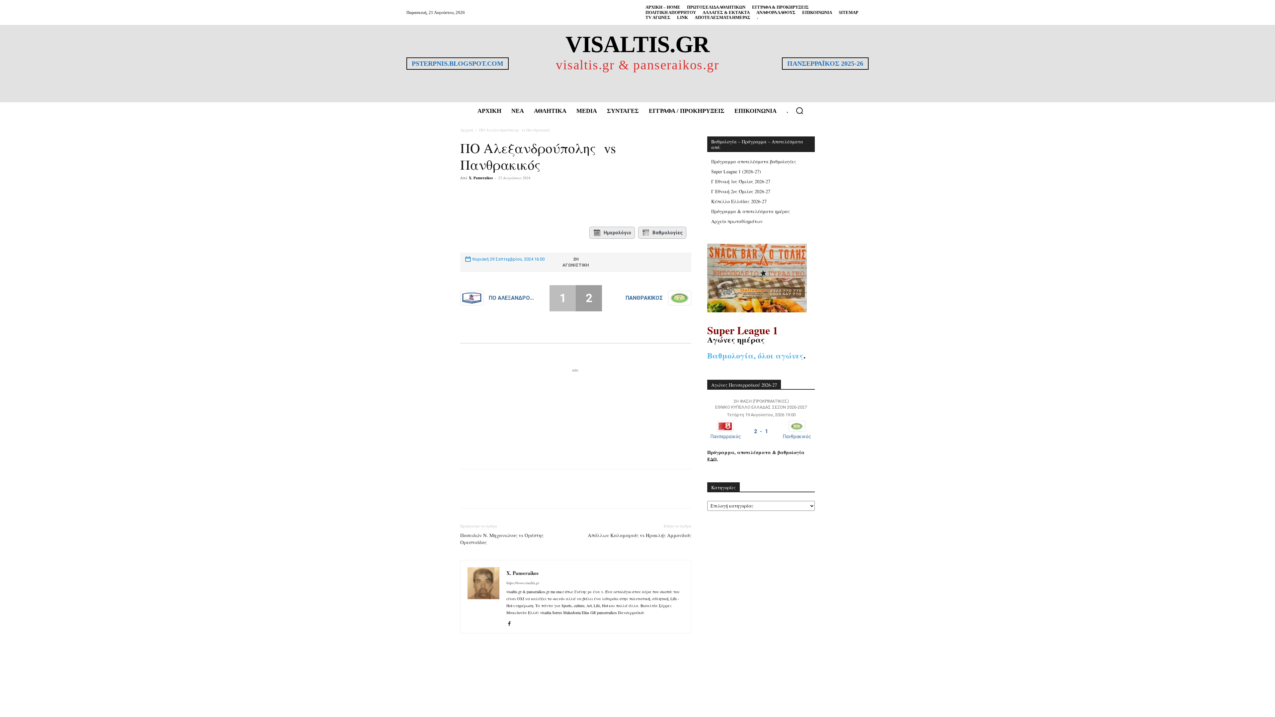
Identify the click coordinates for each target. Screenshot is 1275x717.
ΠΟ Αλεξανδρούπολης (512, 298)
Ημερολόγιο (617, 232)
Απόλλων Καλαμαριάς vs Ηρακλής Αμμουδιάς (639, 535)
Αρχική (466, 129)
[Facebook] (510, 204)
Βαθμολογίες (667, 232)
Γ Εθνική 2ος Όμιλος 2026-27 (740, 191)
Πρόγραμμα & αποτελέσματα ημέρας (750, 211)
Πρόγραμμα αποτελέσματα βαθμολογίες (753, 161)
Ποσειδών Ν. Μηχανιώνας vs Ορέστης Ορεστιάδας (502, 538)
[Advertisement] (576, 415)
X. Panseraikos (481, 178)
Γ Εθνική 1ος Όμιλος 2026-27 (740, 181)
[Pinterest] (541, 204)
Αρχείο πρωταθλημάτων (737, 221)
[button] (800, 111)
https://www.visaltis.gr (522, 582)
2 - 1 (761, 431)
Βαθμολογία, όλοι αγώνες (755, 355)
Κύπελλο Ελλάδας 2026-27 (739, 201)
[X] (525, 204)
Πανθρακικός (644, 298)
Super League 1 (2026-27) (736, 171)
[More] (556, 204)
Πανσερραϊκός (726, 436)
